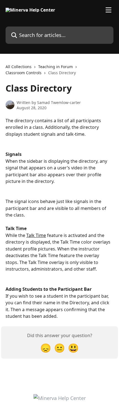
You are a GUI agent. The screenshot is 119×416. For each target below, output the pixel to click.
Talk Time (36, 235)
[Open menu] (108, 10)
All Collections (19, 66)
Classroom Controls (24, 72)
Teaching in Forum (55, 66)
